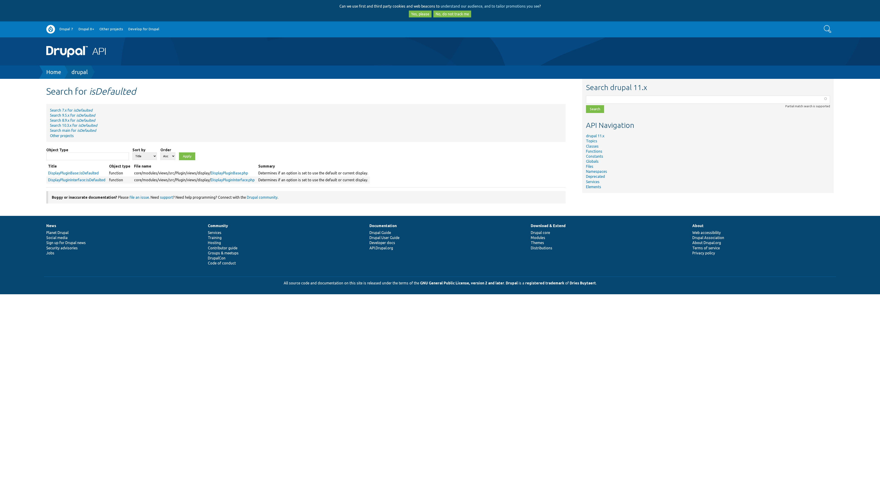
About (698, 226)
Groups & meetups (223, 253)
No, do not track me (452, 14)
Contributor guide (222, 248)
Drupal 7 (66, 29)
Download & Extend (548, 226)
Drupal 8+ (86, 29)
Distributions (541, 248)
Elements (593, 187)
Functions (594, 151)
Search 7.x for (71, 110)
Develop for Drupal (143, 29)
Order (165, 150)
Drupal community (262, 197)
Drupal (512, 283)
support (166, 197)
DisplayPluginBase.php (229, 173)
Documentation (383, 226)
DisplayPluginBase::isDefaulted (73, 173)
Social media (57, 238)
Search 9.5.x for (72, 115)
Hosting (214, 243)
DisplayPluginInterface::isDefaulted (76, 180)
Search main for (73, 130)
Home (53, 72)
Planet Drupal (57, 233)
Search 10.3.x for (73, 125)
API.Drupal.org (381, 248)
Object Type (57, 150)
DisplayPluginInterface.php (233, 180)
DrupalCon (217, 258)
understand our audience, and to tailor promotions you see (490, 6)
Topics (591, 141)
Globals (592, 161)
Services (593, 182)
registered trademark (544, 283)
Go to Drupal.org (50, 29)
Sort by (139, 150)
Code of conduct (222, 263)
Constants (594, 156)
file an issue (139, 197)
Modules (538, 238)
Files (589, 166)
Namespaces (596, 171)
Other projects (111, 29)
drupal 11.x (595, 136)
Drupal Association (708, 238)
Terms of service (706, 248)
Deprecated (595, 176)
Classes (592, 146)
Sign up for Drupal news (66, 243)
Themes (537, 243)
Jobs (50, 253)
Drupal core (540, 233)
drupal (80, 72)
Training (215, 238)
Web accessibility (706, 233)
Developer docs (382, 243)
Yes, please (420, 14)
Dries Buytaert (583, 283)
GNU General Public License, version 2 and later (462, 283)
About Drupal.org (706, 243)
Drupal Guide (380, 233)
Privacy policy (703, 253)
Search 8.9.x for (72, 120)
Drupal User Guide (384, 238)
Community (218, 226)
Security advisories (62, 248)
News (51, 226)
